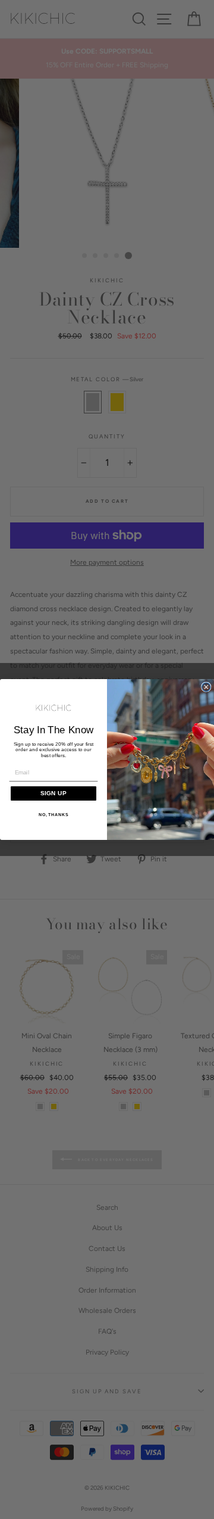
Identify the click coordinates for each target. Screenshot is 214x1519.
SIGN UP (53, 793)
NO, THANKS (54, 815)
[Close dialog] (206, 687)
